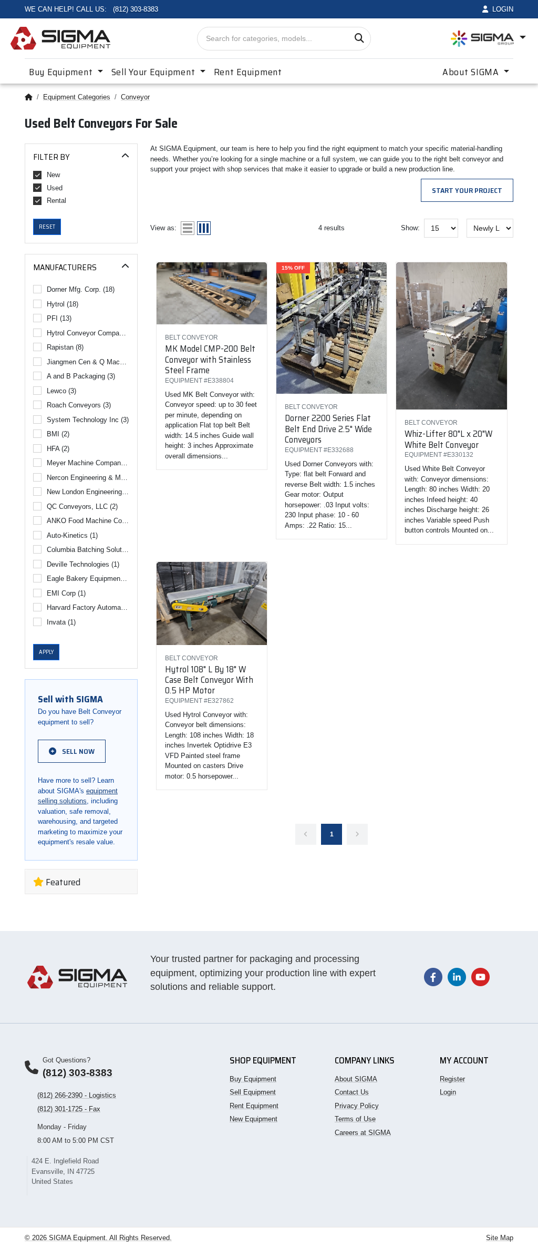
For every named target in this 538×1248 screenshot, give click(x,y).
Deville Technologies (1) (83, 564)
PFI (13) (59, 318)
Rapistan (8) (65, 347)
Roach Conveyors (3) (79, 405)
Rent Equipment (248, 72)
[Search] (359, 38)
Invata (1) (61, 622)
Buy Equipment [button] (62, 72)
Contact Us (352, 1092)
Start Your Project (467, 190)
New (53, 175)
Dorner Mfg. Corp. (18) (81, 289)
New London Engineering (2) (88, 492)
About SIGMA (356, 1079)
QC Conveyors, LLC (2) (82, 506)
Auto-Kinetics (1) (72, 535)
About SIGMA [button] (472, 72)
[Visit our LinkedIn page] (457, 976)
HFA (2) (58, 449)
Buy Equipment (253, 1079)
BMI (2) (58, 434)
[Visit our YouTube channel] (480, 976)
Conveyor (135, 97)
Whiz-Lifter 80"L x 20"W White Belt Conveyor (448, 439)
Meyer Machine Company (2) (88, 463)
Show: (410, 228)
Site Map (499, 1238)
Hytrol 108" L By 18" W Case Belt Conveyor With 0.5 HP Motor (209, 680)
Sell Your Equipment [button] (154, 72)
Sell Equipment (253, 1092)
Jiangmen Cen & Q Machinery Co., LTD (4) (88, 362)
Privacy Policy (357, 1106)
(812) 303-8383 (77, 1072)
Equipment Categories (76, 97)
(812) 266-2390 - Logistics (76, 1095)
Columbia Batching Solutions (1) (88, 550)
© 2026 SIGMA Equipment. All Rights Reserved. (98, 1238)
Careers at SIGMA (363, 1133)
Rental (56, 200)
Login (448, 1092)
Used (55, 188)
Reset (47, 226)
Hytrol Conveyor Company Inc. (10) (88, 333)
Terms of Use (355, 1119)
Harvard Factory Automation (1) (88, 607)
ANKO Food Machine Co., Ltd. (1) (88, 521)
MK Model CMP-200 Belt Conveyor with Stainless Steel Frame (210, 359)
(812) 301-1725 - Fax (68, 1109)
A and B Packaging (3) (81, 376)
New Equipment (253, 1119)
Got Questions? (66, 1060)
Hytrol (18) (62, 304)
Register (452, 1079)
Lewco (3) (61, 391)
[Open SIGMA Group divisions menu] (488, 38)
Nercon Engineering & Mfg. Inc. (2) (88, 478)
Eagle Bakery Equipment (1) (88, 578)
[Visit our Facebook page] (433, 976)
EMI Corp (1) (66, 593)
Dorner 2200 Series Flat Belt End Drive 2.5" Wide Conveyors (328, 428)
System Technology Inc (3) (88, 420)
